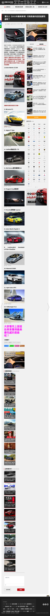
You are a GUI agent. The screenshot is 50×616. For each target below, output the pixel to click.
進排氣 (30, 608)
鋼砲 (4, 611)
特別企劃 (34, 4)
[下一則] (48, 307)
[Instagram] (45, 604)
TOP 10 (14, 342)
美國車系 (24, 611)
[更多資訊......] (5, 585)
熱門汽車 (15, 4)
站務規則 (17, 612)
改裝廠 (12, 611)
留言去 (22, 345)
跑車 (8, 608)
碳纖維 (22, 609)
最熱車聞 (41, 44)
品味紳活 (31, 4)
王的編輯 (8, 23)
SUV (21, 604)
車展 (10, 606)
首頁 (2, 10)
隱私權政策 (8, 612)
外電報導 (25, 4)
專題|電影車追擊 (19, 6)
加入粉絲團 (7, 345)
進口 (33, 606)
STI (16, 606)
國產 (31, 606)
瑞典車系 (30, 611)
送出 (21, 589)
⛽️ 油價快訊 (7, 6)
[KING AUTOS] (7, 2)
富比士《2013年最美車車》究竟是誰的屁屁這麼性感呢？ (15, 10)
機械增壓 (7, 606)
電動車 (21, 611)
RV (23, 604)
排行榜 (6, 342)
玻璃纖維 (27, 609)
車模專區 (18, 2)
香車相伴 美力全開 (42, 6)
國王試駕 (14, 604)
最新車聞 (15, 2)
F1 (29, 606)
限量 (19, 606)
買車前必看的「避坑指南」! (30, 6)
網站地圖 (13, 612)
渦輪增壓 (13, 606)
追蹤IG (17, 345)
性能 (27, 606)
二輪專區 (34, 2)
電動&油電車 (28, 2)
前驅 (13, 608)
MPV (25, 604)
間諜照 (22, 1)
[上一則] (2, 307)
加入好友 (12, 345)
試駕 (4, 606)
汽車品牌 (28, 4)
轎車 (10, 608)
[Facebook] (43, 604)
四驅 (17, 608)
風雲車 (10, 342)
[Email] (47, 604)
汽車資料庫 (18, 4)
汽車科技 (31, 2)
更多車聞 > (36, 117)
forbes (18, 342)
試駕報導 (25, 2)
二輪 (33, 608)
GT (33, 611)
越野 (4, 608)
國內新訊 (22, 4)
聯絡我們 (3, 612)
